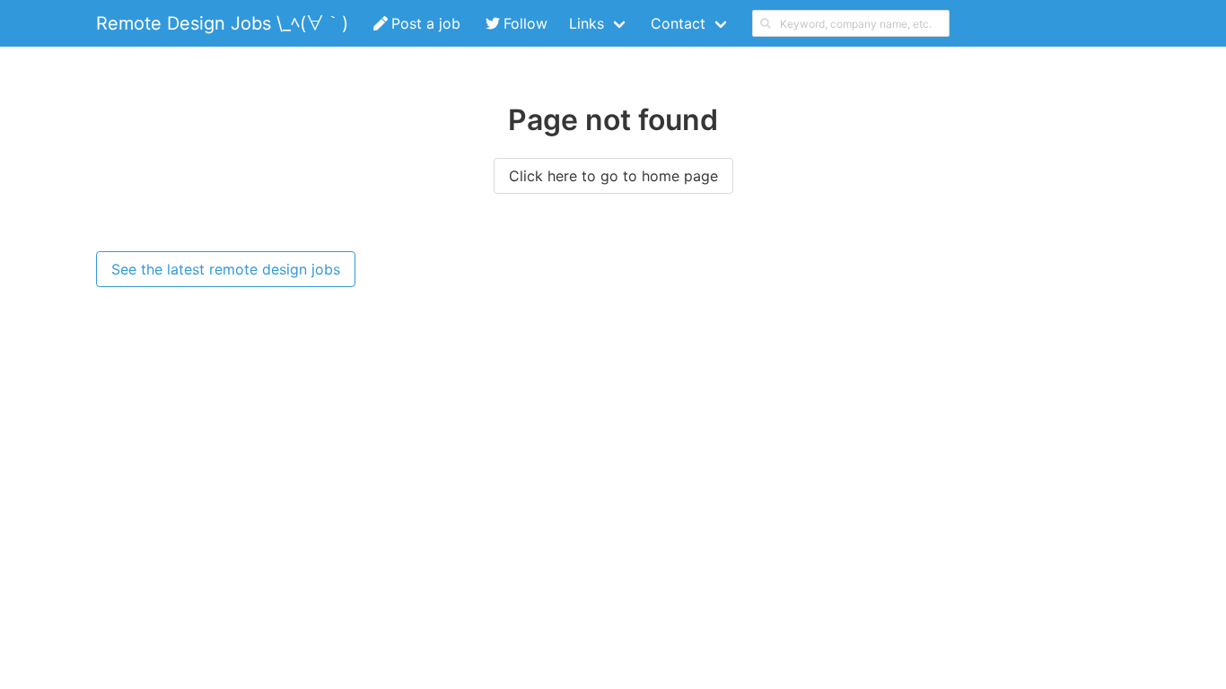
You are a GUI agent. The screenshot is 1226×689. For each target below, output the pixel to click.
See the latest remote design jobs (225, 269)
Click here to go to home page (613, 176)
